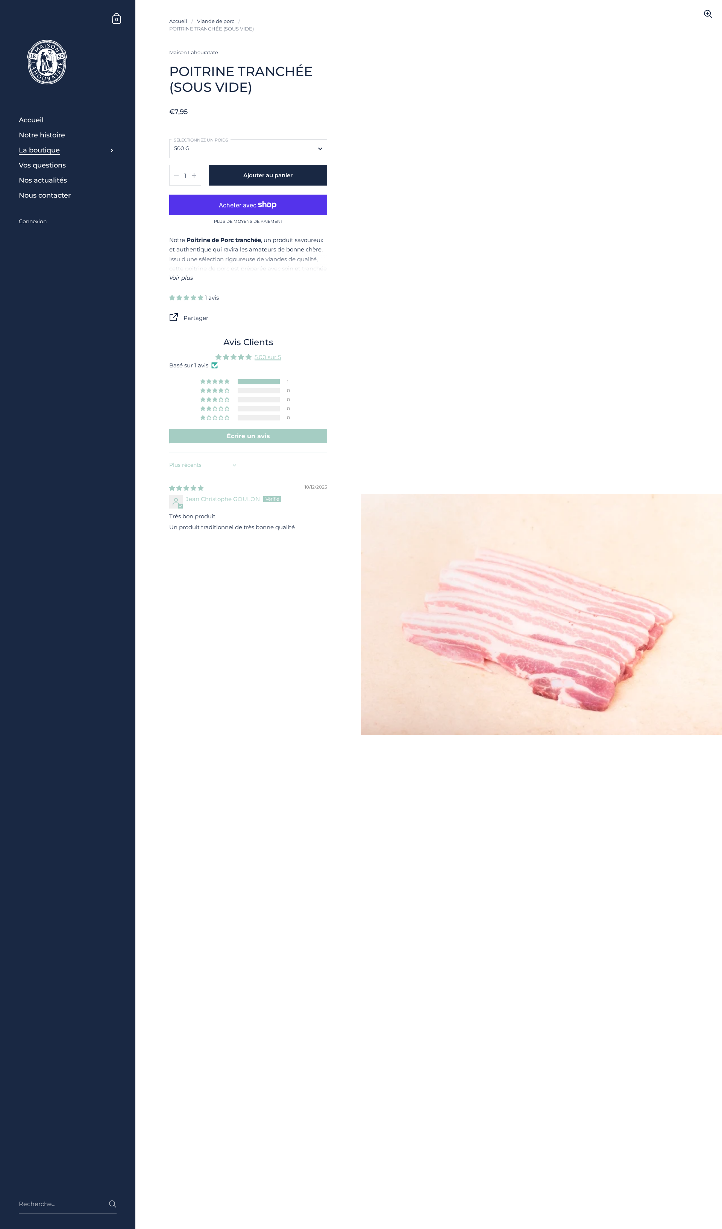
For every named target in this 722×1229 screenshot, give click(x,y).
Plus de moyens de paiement (248, 221)
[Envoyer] (113, 1204)
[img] (186, 488)
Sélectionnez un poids (201, 140)
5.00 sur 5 (268, 357)
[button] (187, 297)
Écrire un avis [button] (248, 436)
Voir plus (181, 278)
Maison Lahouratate (193, 52)
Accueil (178, 21)
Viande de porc (215, 21)
